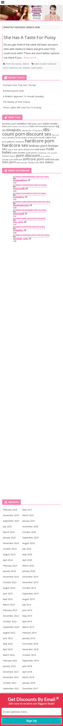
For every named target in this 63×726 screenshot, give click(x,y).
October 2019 (29, 587)
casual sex (26, 130)
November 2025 (11, 515)
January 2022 (9, 666)
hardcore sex (15, 67)
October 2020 (29, 532)
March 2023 (9, 604)
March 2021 (28, 515)
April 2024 (8, 560)
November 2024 (11, 543)
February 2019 (29, 632)
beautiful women (47, 126)
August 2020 (28, 543)
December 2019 (30, 576)
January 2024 (9, 571)
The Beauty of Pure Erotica (16, 101)
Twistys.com (33, 162)
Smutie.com (7, 159)
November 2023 (11, 576)
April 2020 (27, 560)
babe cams (37, 123)
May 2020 (27, 554)
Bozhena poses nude (13, 90)
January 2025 (9, 537)
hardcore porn (39, 141)
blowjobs (13, 130)
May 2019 (27, 615)
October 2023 (10, 582)
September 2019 (30, 593)
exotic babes (45, 137)
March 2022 (9, 655)
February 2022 (10, 660)
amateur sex (24, 123)
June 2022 (8, 638)
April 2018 (27, 671)
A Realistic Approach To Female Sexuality (23, 96)
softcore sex (52, 159)
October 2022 (10, 621)
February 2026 (10, 509)
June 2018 (27, 666)
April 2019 (27, 621)
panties (54, 153)
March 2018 (28, 677)
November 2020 (30, 526)
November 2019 (30, 582)
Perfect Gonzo (9, 156)
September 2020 (30, 537)
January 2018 (28, 682)
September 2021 (11, 688)
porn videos (45, 156)
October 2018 (29, 655)
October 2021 (10, 682)
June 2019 (27, 610)
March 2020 (28, 565)
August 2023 (9, 587)
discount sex (38, 134)
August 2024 (9, 554)
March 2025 (9, 532)
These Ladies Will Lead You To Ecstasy (22, 107)
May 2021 (27, 509)
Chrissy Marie (37, 131)
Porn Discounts (13, 63)
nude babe (39, 149)
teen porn (9, 162)
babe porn (7, 126)
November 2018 (30, 649)
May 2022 (8, 643)
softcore (17, 159)
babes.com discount (21, 126)
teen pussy (22, 162)
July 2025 (7, 526)
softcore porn (33, 159)
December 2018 (30, 643)
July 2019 (26, 604)
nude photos (32, 152)
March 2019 (28, 627)
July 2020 (26, 548)
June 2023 (8, 593)
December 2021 (11, 671)
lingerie (10, 149)
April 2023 (8, 599)
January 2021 (28, 520)
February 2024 (10, 565)
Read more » (31, 57)
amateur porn (9, 123)
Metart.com (28, 149)
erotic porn (33, 137)
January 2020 (28, 571)
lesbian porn (38, 145)
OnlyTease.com (44, 153)
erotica (11, 137)
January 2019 (28, 638)
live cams (18, 149)
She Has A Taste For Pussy (30, 37)
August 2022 (9, 632)
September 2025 (11, 520)
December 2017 (30, 688)
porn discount (28, 155)
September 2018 (30, 660)
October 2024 (10, 548)
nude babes (37, 67)
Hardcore (20, 141)
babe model (40, 63)
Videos (25, 63)
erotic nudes (21, 137)
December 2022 (11, 615)
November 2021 (11, 677)
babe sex (34, 126)
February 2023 (10, 610)
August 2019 (28, 599)
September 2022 (11, 627)
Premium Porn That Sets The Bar (19, 85)
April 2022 (8, 649)
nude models (18, 152)
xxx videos (46, 162)
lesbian (26, 67)
